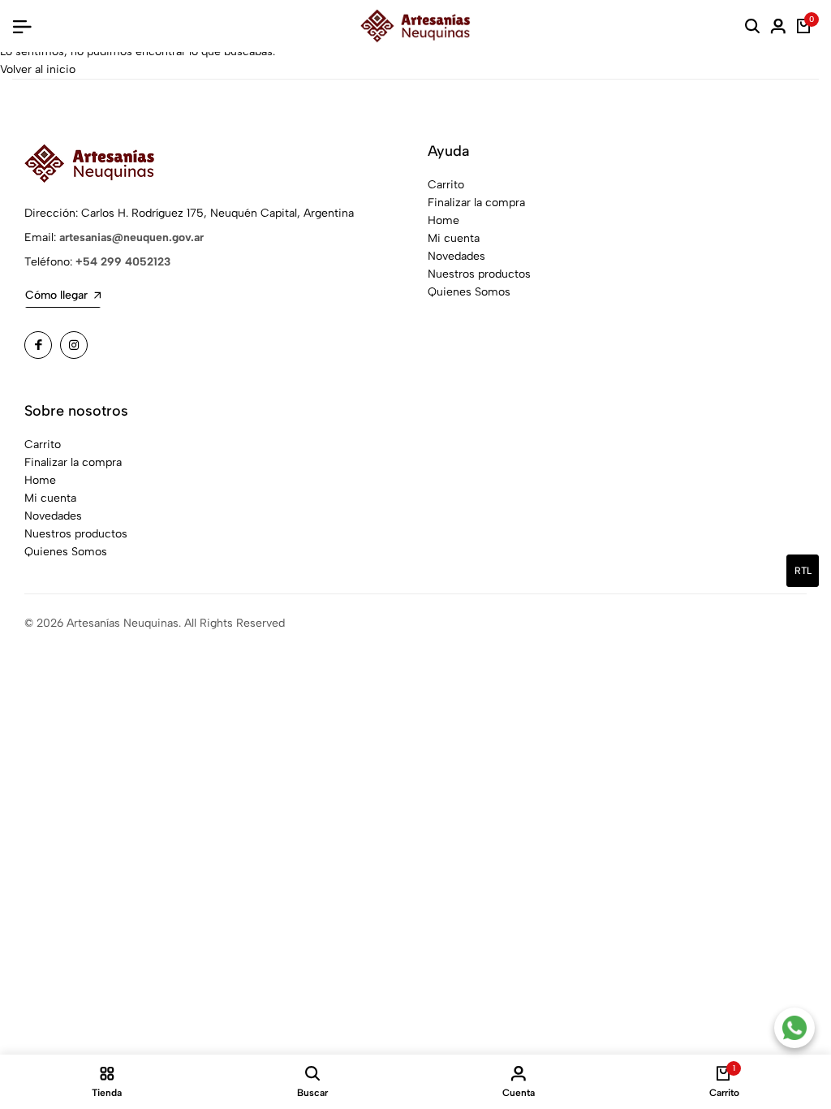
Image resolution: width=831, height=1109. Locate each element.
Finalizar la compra (476, 202)
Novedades (456, 256)
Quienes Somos (469, 292)
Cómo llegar (56, 295)
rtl (803, 570)
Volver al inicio (37, 69)
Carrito (446, 185)
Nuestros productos (479, 274)
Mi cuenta (454, 238)
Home (443, 220)
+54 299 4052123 (122, 262)
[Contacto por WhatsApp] (794, 1028)
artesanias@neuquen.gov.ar (131, 237)
